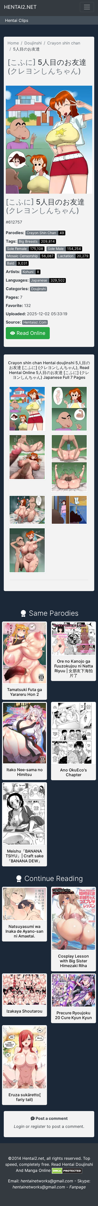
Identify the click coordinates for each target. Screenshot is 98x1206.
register (39, 1126)
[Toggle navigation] (87, 7)
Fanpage (77, 1186)
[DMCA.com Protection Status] (67, 1170)
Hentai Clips (16, 20)
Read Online (30, 333)
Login (19, 1126)
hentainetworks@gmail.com (47, 1180)
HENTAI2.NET (20, 7)
